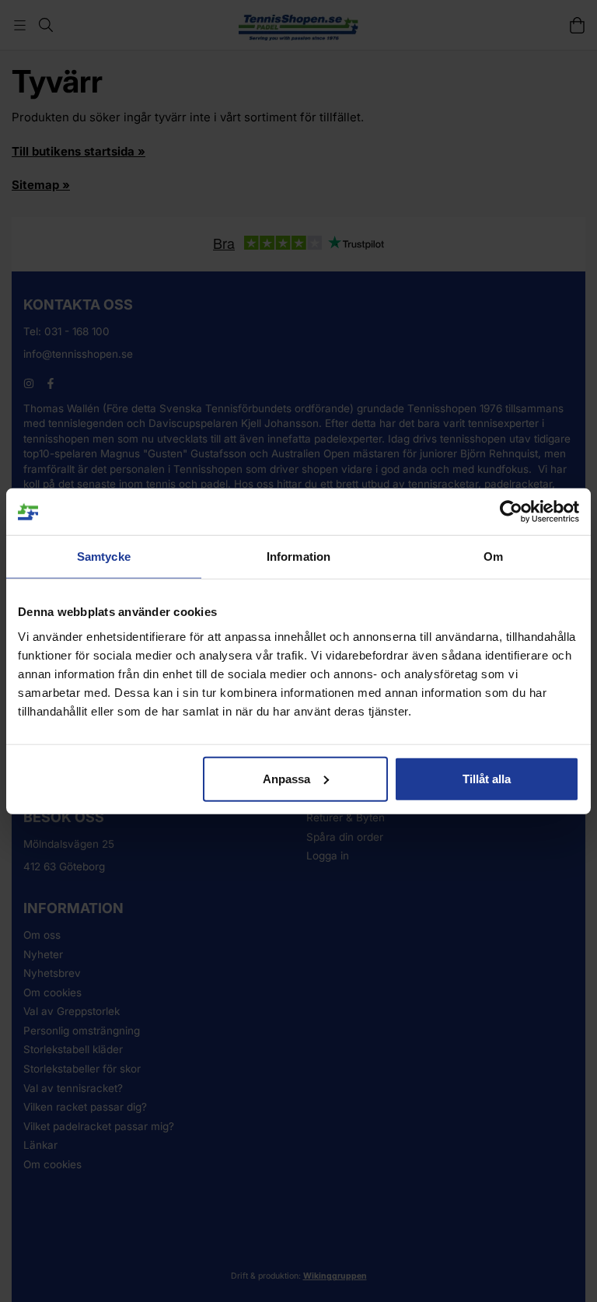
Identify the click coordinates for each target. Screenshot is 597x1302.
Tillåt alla (487, 778)
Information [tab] (298, 556)
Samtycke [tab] (104, 556)
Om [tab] (493, 556)
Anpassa (286, 778)
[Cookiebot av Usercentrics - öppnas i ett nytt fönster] (511, 511)
